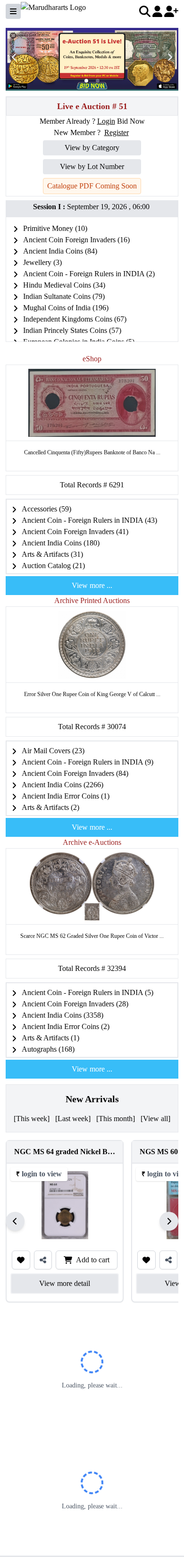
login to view (42, 1174)
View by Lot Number (92, 166)
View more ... (92, 585)
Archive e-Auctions (92, 842)
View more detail (64, 1283)
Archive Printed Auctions (92, 600)
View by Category (92, 148)
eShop (92, 359)
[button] (86, 81)
